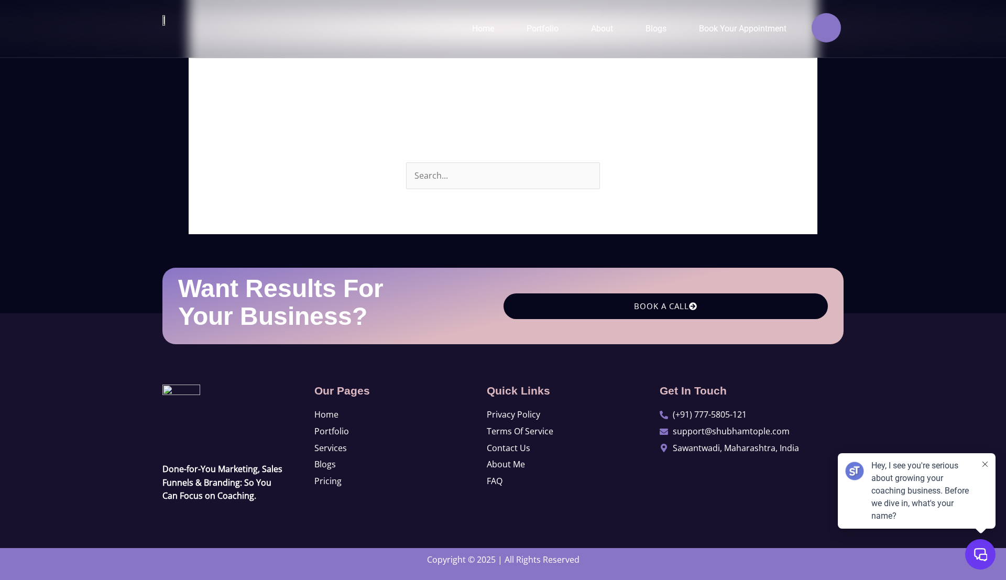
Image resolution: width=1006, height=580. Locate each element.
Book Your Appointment (742, 29)
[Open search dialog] (826, 27)
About (602, 29)
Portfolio (543, 29)
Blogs (656, 29)
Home (483, 29)
